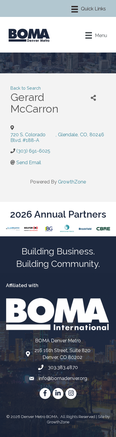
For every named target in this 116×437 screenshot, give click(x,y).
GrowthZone (72, 182)
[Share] (93, 98)
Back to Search (25, 88)
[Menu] (88, 9)
